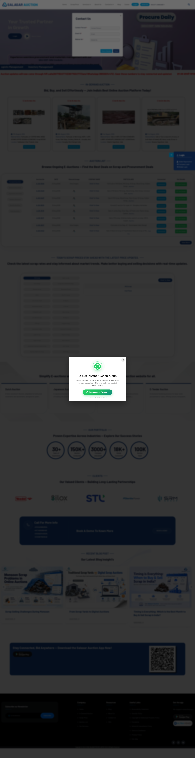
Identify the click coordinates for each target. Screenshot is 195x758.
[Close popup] (123, 360)
